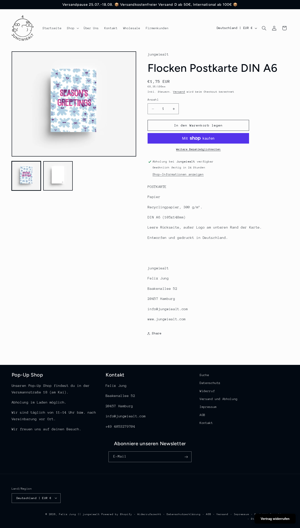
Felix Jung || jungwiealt (79, 514)
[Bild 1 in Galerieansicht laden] (26, 176)
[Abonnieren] (186, 456)
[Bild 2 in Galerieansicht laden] (58, 176)
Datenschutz (210, 383)
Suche (204, 375)
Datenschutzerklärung (184, 514)
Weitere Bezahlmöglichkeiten (198, 149)
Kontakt (206, 423)
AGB (202, 415)
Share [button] (156, 333)
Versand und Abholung (219, 399)
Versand (179, 91)
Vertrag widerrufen (275, 519)
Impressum (208, 407)
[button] (72, 28)
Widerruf (207, 391)
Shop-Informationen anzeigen (178, 174)
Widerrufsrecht (149, 514)
